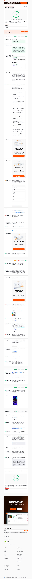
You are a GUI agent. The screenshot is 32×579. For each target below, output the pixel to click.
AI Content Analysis (19, 548)
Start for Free (13, 508)
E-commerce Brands (6, 566)
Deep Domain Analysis (20, 551)
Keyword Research (19, 554)
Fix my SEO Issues (24, 31)
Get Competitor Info (19, 176)
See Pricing (19, 508)
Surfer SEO (18, 572)
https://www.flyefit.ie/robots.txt (18, 205)
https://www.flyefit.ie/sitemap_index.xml (19, 212)
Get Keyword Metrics (19, 155)
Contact (5, 559)
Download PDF (25, 6)
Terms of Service (16, 577)
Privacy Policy (21, 577)
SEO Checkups (6, 558)
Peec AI (18, 566)
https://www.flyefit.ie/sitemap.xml (18, 210)
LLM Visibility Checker (20, 555)
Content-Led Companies (7, 565)
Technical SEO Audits (19, 558)
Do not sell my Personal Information (10, 577)
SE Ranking (18, 569)
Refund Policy (24, 577)
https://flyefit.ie (20, 372)
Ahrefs (18, 565)
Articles (5, 551)
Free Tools (5, 548)
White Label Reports (19, 561)
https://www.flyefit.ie (9, 7)
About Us (5, 555)
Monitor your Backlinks (18, 249)
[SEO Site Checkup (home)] (7, 0)
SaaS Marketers (6, 569)
